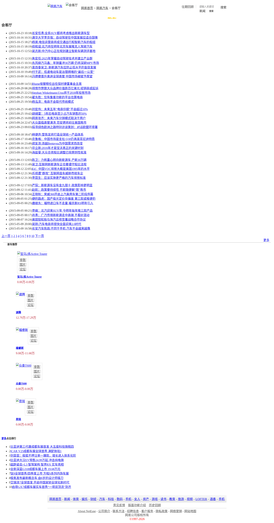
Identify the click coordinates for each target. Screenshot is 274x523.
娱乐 (85, 499)
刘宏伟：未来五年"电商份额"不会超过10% (60, 109)
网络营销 (176, 511)
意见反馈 (119, 505)
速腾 (18, 312)
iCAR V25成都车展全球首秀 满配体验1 (36, 451)
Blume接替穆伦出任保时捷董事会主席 (57, 83)
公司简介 (104, 511)
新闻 (67, 499)
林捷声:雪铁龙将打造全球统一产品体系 (58, 134)
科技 (111, 499)
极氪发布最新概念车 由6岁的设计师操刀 (36, 478)
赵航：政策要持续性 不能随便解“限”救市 (59, 189)
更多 (266, 240)
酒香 (213, 499)
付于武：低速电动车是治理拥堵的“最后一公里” (63, 71)
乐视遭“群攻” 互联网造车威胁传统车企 (57, 173)
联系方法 (119, 511)
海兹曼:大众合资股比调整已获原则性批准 (59, 152)
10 (32, 236)
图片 (23, 264)
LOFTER (201, 499)
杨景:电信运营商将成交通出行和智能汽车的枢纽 (63, 42)
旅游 (181, 499)
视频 (190, 499)
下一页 (39, 236)
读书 (163, 499)
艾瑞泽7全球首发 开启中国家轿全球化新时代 (39, 482)
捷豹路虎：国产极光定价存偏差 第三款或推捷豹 (63, 198)
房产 (146, 499)
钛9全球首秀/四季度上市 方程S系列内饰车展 (39, 473)
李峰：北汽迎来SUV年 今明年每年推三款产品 (62, 210)
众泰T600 (21, 383)
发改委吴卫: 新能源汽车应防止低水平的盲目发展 (64, 67)
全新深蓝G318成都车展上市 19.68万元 (35, 469)
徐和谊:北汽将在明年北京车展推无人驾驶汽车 (62, 46)
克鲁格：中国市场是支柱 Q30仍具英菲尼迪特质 (63, 139)
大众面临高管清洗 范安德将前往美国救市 (59, 122)
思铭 (18, 419)
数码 (120, 499)
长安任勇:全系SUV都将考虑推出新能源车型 (61, 33)
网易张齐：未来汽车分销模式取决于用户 (59, 118)
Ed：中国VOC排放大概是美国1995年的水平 (61, 168)
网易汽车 (102, 8)
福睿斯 (20, 348)
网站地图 (190, 511)
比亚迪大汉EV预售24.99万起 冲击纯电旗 (37, 460)
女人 (137, 499)
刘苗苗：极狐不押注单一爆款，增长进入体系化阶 (43, 455)
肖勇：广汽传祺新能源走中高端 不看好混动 (60, 215)
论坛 (23, 269)
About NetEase (87, 511)
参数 (23, 260)
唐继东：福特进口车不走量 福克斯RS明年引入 (62, 203)
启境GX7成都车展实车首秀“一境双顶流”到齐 (41, 487)
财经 (93, 499)
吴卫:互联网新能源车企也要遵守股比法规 (59, 164)
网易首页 (87, 8)
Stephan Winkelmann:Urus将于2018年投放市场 (61, 92)
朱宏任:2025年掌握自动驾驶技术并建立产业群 (62, 58)
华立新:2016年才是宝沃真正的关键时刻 (58, 148)
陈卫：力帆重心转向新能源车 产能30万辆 (59, 159)
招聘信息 (133, 511)
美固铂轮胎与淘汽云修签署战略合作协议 (59, 219)
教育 (172, 499)
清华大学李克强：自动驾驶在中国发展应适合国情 (65, 37)
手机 (128, 499)
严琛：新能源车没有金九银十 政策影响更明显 (62, 185)
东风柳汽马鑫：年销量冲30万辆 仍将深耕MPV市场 (65, 63)
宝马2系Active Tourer (29, 276)
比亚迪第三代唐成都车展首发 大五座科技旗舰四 (42, 446)
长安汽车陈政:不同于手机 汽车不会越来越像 (61, 228)
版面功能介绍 (137, 505)
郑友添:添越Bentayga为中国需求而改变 (57, 143)
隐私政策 (162, 511)
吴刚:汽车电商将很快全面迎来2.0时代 (56, 224)
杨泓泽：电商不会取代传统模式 (53, 101)
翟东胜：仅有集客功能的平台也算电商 (57, 97)
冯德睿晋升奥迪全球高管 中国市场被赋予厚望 (62, 76)
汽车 (102, 499)
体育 (76, 499)
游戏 (155, 499)
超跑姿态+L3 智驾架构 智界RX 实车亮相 (37, 464)
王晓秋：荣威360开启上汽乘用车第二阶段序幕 (62, 194)
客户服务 (147, 511)
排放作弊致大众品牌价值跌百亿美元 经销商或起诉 (65, 88)
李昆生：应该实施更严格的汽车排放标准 (59, 177)
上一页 (5, 236)
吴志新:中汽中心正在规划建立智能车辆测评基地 (63, 51)
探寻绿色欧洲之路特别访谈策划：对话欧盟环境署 (65, 127)
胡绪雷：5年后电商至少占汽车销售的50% (59, 113)
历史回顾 (155, 505)
